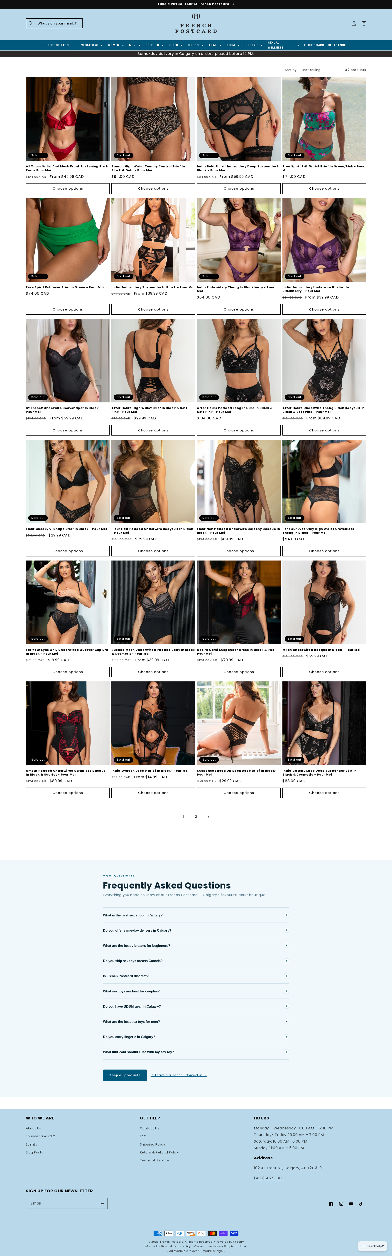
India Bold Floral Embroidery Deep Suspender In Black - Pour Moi (239, 168)
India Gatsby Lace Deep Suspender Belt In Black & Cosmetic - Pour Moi (319, 773)
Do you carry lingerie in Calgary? (129, 1037)
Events (31, 1144)
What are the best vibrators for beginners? (136, 946)
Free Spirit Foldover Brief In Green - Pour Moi (65, 287)
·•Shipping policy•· (234, 1246)
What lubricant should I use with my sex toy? (138, 1052)
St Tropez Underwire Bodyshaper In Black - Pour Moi (63, 410)
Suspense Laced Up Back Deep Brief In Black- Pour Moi (237, 773)
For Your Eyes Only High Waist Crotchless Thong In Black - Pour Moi (318, 531)
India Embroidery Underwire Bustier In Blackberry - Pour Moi (315, 289)
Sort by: (291, 70)
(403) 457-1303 (268, 1178)
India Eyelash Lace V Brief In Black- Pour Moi (150, 771)
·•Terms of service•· (207, 1246)
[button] (54, 23)
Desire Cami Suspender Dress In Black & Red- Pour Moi (237, 652)
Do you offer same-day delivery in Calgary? (137, 930)
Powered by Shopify (230, 1242)
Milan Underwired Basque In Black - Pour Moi (321, 650)
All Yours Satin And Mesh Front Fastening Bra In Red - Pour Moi (67, 168)
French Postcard (172, 1242)
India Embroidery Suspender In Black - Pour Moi (153, 287)
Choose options (68, 188)
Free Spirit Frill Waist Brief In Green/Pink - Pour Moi (323, 168)
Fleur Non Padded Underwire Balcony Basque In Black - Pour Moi (238, 531)
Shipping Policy (152, 1144)
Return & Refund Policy (159, 1152)
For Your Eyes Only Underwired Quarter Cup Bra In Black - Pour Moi (67, 652)
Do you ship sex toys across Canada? (133, 961)
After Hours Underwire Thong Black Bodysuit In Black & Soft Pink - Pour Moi (323, 410)
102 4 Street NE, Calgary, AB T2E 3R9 (288, 1167)
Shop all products (125, 1075)
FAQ (143, 1136)
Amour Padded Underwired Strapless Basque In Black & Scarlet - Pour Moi (66, 773)
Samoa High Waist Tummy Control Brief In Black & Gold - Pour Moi (148, 168)
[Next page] (208, 817)
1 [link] (183, 816)
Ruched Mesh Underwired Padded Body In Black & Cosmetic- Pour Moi (153, 652)
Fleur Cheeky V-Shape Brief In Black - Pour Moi (66, 529)
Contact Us (149, 1128)
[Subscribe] (102, 1203)
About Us (33, 1128)
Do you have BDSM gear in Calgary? (132, 1006)
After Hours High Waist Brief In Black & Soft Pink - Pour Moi (149, 410)
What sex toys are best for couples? (131, 991)
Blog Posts (34, 1152)
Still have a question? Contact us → (179, 1075)
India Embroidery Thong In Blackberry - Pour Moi (236, 289)
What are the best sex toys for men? (131, 1021)
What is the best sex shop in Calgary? (133, 915)
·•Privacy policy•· (181, 1246)
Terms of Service (154, 1160)
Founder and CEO (41, 1136)
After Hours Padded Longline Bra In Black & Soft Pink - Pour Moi (235, 410)
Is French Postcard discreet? (126, 976)
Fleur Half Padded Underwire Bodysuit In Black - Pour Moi (152, 531)
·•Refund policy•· (157, 1246)
